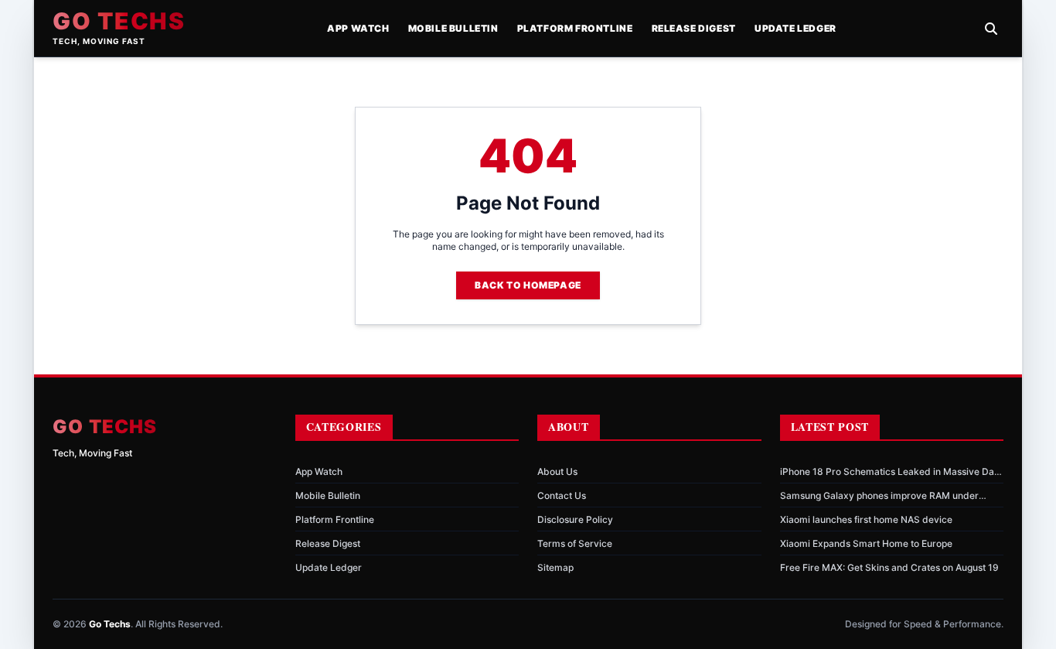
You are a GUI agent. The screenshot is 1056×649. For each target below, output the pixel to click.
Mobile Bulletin (453, 28)
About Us (557, 471)
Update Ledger (795, 28)
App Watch (358, 28)
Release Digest (694, 28)
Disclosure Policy (575, 519)
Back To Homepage (528, 285)
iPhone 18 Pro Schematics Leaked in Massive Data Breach (891, 472)
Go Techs (119, 20)
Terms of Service (574, 543)
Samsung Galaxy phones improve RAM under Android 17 (879, 496)
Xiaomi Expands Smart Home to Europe (866, 543)
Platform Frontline (575, 28)
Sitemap (555, 567)
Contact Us (561, 495)
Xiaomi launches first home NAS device (866, 519)
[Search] (991, 28)
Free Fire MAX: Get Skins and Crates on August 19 (889, 567)
